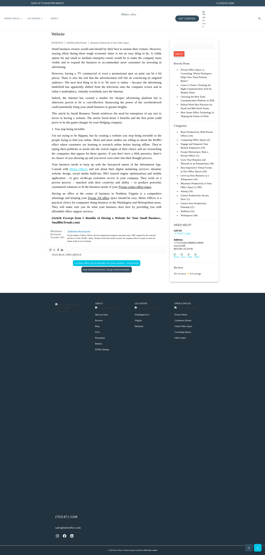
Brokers (98, 344)
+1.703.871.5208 (182, 233)
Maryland (139, 326)
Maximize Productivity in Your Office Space (109, 43)
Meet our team (101, 314)
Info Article (73, 255)
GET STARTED (187, 18)
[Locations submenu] (41, 19)
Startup (184, 191)
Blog (62, 255)
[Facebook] (58, 250)
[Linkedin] (62, 250)
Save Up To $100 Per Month (47, 3)
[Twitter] (54, 250)
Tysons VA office (98, 198)
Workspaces (187, 215)
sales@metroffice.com (68, 527)
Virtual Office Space (183, 326)
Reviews (99, 320)
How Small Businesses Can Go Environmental (106, 269)
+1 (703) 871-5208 (224, 3)
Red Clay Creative (150, 550)
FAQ (97, 332)
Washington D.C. (142, 314)
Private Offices (180, 314)
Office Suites (180, 338)
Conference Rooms (182, 320)
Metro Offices (79, 169)
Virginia (138, 320)
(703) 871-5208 (66, 517)
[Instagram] (50, 250)
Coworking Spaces (182, 332)
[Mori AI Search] (259, 18)
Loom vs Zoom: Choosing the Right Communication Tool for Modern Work (196, 89)
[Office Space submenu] (21, 19)
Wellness (185, 211)
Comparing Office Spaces (193, 139)
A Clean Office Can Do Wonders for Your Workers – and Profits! (107, 263)
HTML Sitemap (102, 349)
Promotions (100, 338)
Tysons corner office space (134, 187)
